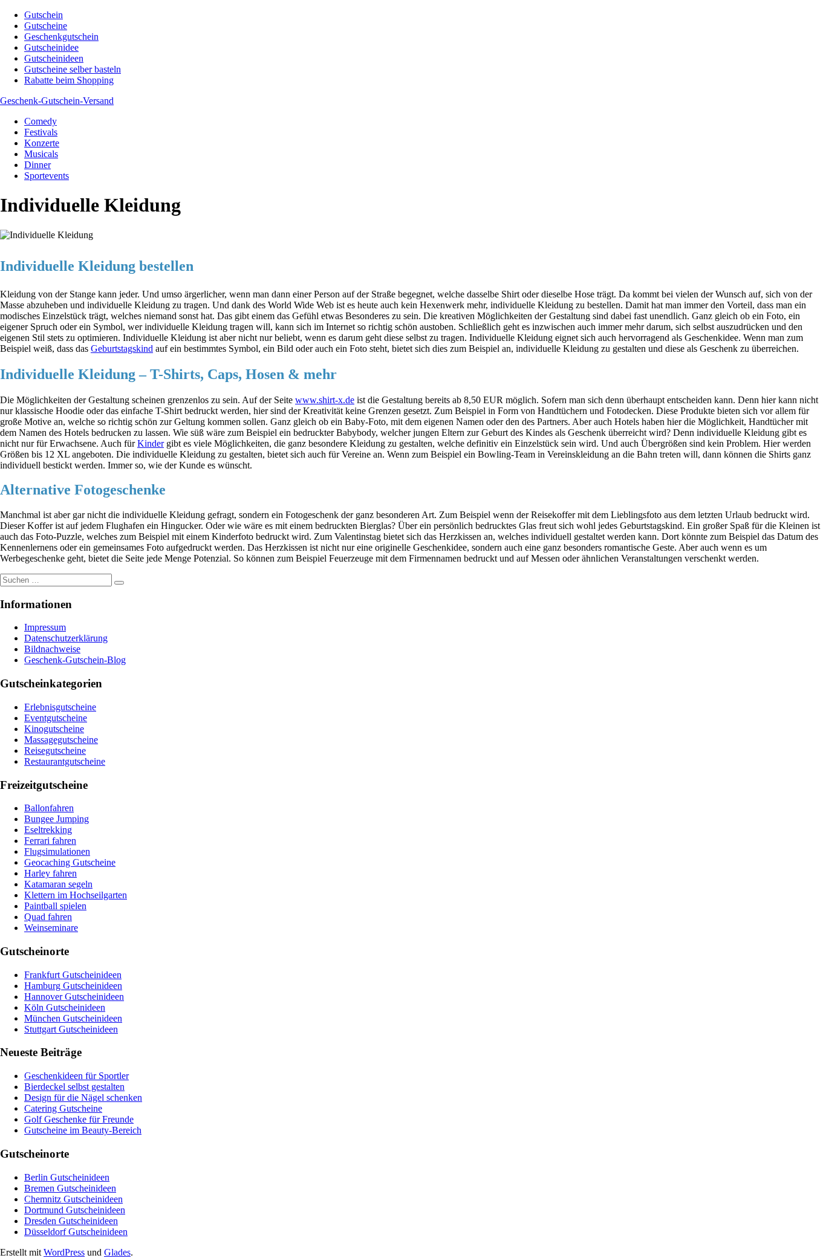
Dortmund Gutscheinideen (74, 1210)
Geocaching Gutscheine (69, 862)
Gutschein (43, 15)
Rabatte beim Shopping (69, 80)
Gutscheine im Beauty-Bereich (82, 1130)
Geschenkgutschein (61, 36)
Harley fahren (50, 873)
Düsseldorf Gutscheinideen (76, 1232)
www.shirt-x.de (324, 400)
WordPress (64, 1252)
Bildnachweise (52, 649)
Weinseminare (51, 927)
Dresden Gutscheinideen (71, 1221)
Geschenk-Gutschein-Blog (75, 660)
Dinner (37, 165)
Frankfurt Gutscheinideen (73, 975)
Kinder (150, 443)
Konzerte (41, 143)
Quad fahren (48, 917)
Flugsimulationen (57, 851)
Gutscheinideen (53, 58)
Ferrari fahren (50, 840)
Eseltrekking (48, 830)
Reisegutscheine (55, 750)
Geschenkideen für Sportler (76, 1076)
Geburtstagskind (122, 348)
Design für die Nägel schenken (83, 1097)
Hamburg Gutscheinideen (73, 986)
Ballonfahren (49, 808)
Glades (117, 1252)
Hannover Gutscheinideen (74, 996)
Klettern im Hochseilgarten (75, 895)
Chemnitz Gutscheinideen (73, 1199)
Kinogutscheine (54, 729)
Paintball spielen (55, 906)
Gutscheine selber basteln (72, 69)
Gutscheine (45, 26)
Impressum (45, 627)
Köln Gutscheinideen (64, 1007)
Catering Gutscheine (63, 1108)
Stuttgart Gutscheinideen (71, 1029)
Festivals (40, 132)
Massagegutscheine (61, 739)
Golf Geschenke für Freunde (79, 1119)
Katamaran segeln (58, 884)
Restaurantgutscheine (64, 761)
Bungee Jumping (56, 819)
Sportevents (46, 175)
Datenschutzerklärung (66, 638)
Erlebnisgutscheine (60, 707)
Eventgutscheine (55, 718)
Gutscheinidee (51, 47)
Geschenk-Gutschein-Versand (57, 101)
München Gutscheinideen (73, 1018)
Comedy (40, 121)
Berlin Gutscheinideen (66, 1177)
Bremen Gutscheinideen (70, 1188)
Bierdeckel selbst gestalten (74, 1086)
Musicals (41, 154)
